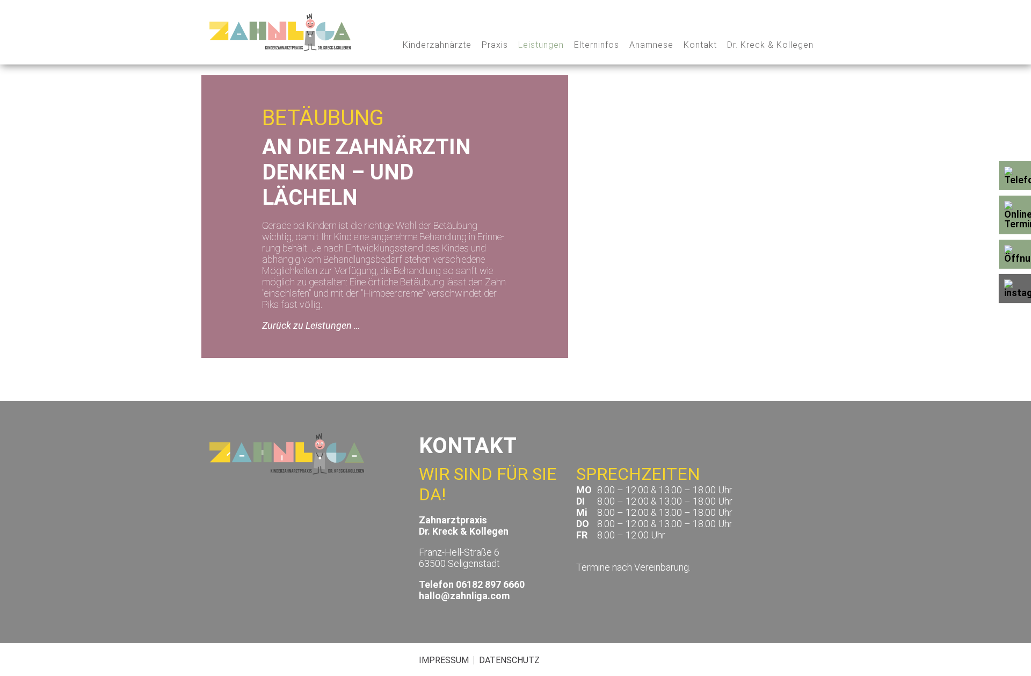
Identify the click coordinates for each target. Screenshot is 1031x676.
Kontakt (700, 45)
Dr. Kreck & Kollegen (770, 45)
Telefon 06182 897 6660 (472, 584)
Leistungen (541, 45)
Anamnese (651, 45)
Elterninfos (596, 45)
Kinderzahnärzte (437, 45)
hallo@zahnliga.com (464, 595)
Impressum (444, 660)
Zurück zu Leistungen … (311, 325)
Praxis (495, 45)
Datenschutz (509, 660)
